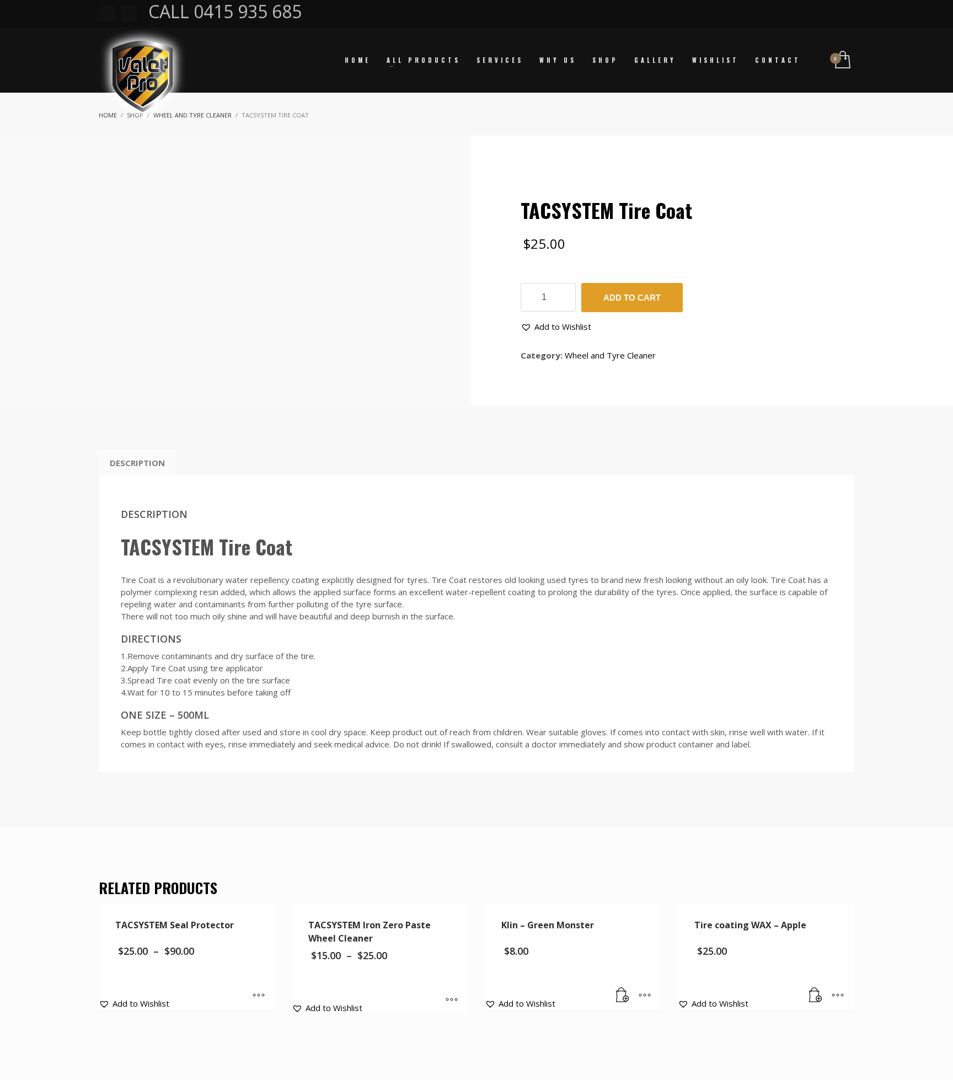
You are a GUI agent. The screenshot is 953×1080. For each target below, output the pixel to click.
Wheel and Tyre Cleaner (610, 355)
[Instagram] (129, 14)
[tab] (137, 463)
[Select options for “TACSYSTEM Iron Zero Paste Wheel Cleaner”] (452, 1000)
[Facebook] (107, 14)
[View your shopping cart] (841, 60)
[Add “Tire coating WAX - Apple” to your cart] (816, 995)
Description (137, 462)
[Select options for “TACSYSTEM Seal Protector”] (259, 995)
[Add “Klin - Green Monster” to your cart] (623, 995)
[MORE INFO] (645, 995)
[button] (556, 326)
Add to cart (632, 297)
